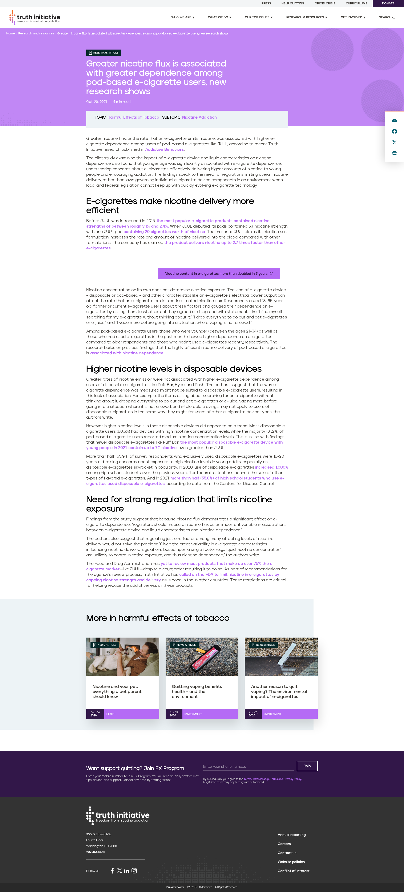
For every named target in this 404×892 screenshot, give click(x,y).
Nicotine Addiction (199, 117)
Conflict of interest (294, 871)
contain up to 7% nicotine (152, 448)
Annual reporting (292, 835)
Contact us (287, 853)
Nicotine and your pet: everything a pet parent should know (117, 692)
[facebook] (112, 871)
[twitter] (119, 870)
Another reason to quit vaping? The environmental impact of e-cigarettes (279, 692)
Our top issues (257, 17)
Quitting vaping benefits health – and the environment (197, 692)
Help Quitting (293, 3)
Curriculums (356, 3)
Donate (388, 3)
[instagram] (134, 871)
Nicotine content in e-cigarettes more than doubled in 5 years (216, 273)
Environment (193, 714)
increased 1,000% (271, 467)
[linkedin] (126, 871)
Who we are (181, 17)
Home (11, 33)
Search (385, 17)
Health (110, 714)
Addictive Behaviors (164, 150)
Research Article (105, 52)
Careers (284, 844)
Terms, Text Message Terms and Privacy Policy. (273, 779)
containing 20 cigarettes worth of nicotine (164, 232)
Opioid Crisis (325, 3)
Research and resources (36, 33)
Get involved (351, 17)
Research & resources (305, 17)
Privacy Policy (175, 887)
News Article (106, 645)
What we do (218, 17)
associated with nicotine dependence (126, 353)
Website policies (291, 862)
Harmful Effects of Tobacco (133, 117)
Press (266, 3)
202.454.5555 (95, 852)
